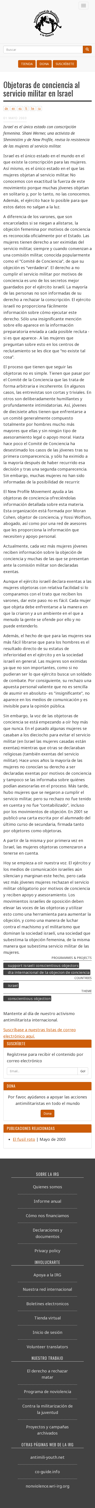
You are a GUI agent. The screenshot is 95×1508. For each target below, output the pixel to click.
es (20, 108)
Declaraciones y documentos (47, 1233)
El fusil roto (24, 1139)
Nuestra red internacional (47, 1289)
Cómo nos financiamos (47, 1215)
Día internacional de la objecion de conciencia (49, 972)
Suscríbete (65, 64)
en (13, 108)
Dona (44, 64)
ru (39, 108)
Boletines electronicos (47, 1303)
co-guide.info (47, 1471)
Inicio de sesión (47, 1332)
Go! (82, 1071)
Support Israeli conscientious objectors (43, 965)
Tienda (27, 64)
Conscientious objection (29, 998)
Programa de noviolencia (47, 1391)
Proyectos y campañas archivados (47, 1430)
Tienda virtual (47, 1318)
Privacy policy (47, 1250)
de (6, 108)
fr (26, 108)
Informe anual (47, 1201)
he (32, 108)
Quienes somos (47, 1186)
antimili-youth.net (47, 1457)
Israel (13, 985)
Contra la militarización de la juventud (47, 1409)
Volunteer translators (47, 1346)
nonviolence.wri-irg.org (47, 1486)
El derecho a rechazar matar (47, 1374)
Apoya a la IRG (47, 1274)
